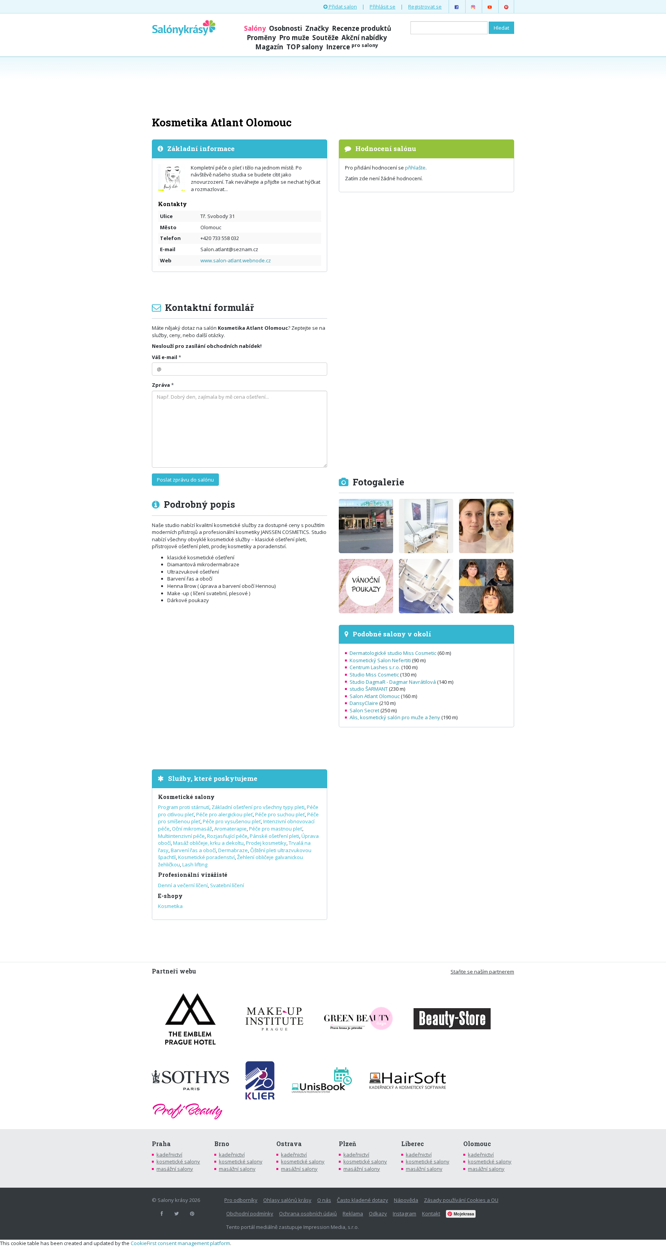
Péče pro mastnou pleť (275, 828)
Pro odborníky (240, 1200)
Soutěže (325, 37)
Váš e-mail (164, 357)
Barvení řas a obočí (193, 850)
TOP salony (304, 46)
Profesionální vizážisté (192, 874)
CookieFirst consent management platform (180, 1243)
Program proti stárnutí (183, 807)
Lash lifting (194, 864)
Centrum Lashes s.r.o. (375, 667)
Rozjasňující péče (227, 835)
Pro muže (294, 37)
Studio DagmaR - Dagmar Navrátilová (393, 681)
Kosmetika (170, 906)
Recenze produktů (361, 28)
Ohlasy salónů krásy (287, 1200)
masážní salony (174, 1168)
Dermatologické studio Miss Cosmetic (393, 653)
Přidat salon (342, 6)
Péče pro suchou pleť (280, 814)
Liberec (412, 1144)
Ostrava (289, 1144)
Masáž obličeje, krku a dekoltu (208, 842)
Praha (161, 1144)
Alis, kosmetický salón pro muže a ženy (395, 717)
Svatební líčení (227, 885)
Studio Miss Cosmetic (374, 674)
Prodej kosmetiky (266, 842)
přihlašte (415, 167)
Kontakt (431, 1213)
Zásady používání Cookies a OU (461, 1200)
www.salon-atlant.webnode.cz (235, 260)
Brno (221, 1144)
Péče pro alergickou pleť (224, 814)
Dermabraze (233, 850)
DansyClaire (364, 703)
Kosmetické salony (186, 797)
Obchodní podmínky (249, 1213)
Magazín (269, 46)
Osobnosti (285, 28)
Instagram (404, 1213)
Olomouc (477, 1144)
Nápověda (406, 1200)
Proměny (261, 37)
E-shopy (170, 896)
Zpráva (161, 384)
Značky (317, 28)
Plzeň (347, 1144)
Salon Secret (364, 710)
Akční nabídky (364, 37)
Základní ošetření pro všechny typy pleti (258, 807)
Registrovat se (425, 6)
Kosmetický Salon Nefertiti (380, 660)
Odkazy (378, 1213)
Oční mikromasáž (192, 828)
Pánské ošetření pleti (274, 835)
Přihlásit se (382, 6)
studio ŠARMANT (369, 688)
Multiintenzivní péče (181, 835)
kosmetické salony (178, 1161)
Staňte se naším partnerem (482, 971)
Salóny (255, 28)
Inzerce (352, 46)
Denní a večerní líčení (183, 885)
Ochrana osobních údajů (308, 1213)
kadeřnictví (169, 1154)
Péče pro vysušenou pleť (232, 821)
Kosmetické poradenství (206, 857)
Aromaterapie (230, 828)
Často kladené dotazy (362, 1200)
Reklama (353, 1213)
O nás (324, 1200)
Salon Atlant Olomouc (375, 696)
